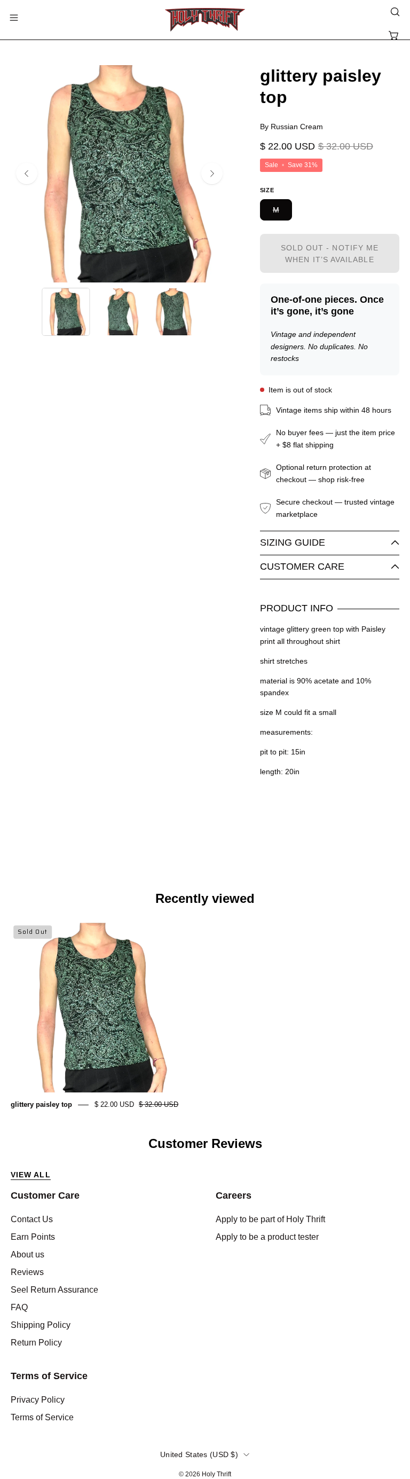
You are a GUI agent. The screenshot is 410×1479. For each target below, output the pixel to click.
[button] (394, 11)
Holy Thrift (216, 1474)
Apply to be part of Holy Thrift (270, 1219)
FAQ (19, 1307)
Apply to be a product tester (267, 1236)
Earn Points (33, 1236)
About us (27, 1254)
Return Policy (36, 1342)
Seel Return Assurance (54, 1289)
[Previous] (26, 173)
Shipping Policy (40, 1324)
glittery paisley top (41, 1104)
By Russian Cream (291, 126)
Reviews (27, 1272)
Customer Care (302, 566)
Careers (233, 1195)
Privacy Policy (38, 1399)
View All (31, 1174)
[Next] (212, 173)
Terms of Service (49, 1376)
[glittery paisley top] (66, 312)
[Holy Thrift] (205, 20)
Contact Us (32, 1219)
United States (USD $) (199, 1454)
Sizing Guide (292, 542)
